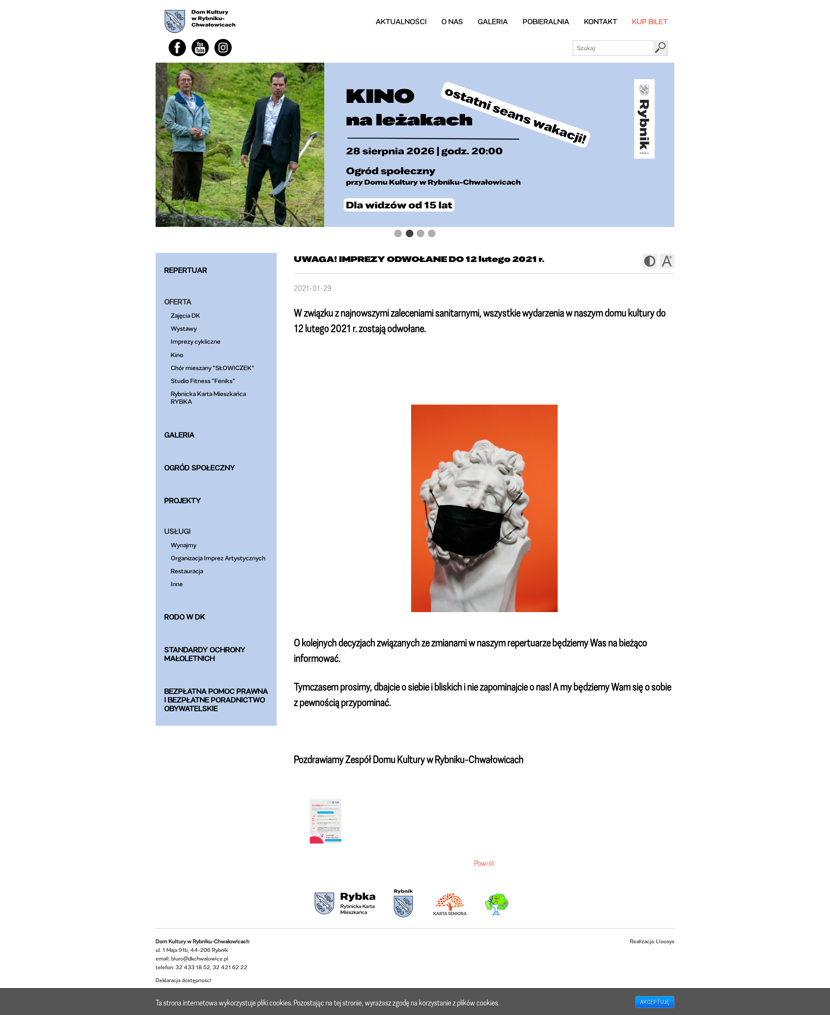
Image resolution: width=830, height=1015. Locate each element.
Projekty (182, 500)
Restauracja (187, 571)
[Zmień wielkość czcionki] (667, 261)
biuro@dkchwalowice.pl (199, 958)
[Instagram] (223, 47)
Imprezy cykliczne (195, 341)
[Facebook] (177, 47)
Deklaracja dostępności (183, 980)
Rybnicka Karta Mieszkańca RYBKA (208, 397)
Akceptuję (655, 1002)
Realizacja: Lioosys (652, 941)
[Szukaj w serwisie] (660, 47)
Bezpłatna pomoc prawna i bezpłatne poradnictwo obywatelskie (216, 699)
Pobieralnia (546, 21)
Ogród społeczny (199, 467)
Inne (177, 583)
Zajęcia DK (185, 315)
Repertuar (185, 270)
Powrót (484, 863)
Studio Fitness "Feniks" (203, 380)
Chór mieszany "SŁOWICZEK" (212, 367)
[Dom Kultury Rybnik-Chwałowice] (200, 22)
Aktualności (401, 21)
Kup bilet (650, 21)
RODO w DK (184, 617)
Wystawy (184, 328)
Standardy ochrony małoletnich (205, 653)
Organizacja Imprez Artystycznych (218, 558)
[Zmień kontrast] (649, 261)
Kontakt (600, 21)
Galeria (493, 21)
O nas (452, 21)
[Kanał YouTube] (200, 47)
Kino (177, 354)
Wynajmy (183, 545)
